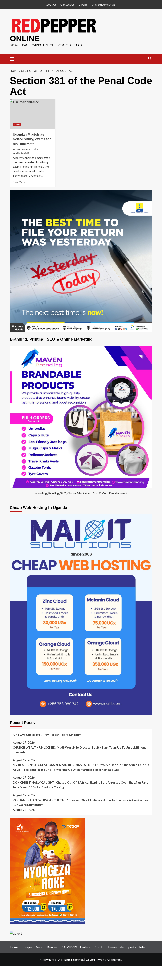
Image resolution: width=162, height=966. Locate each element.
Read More (19, 181)
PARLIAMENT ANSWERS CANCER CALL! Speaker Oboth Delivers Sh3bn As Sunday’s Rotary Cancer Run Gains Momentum (80, 802)
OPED (99, 947)
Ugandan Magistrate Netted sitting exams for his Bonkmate (32, 139)
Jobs (142, 947)
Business (53, 947)
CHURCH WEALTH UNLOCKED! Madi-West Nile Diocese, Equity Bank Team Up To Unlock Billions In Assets (79, 750)
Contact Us (67, 4)
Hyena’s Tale (115, 947)
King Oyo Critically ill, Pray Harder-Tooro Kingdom (47, 734)
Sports (131, 947)
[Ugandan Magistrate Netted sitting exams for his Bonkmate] (32, 114)
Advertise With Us (103, 4)
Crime (17, 124)
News (40, 947)
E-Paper (84, 4)
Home (14, 947)
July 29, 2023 (22, 153)
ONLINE (25, 38)
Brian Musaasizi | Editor (27, 149)
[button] (14, 58)
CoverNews (94, 959)
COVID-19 (69, 947)
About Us (51, 4)
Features (86, 947)
